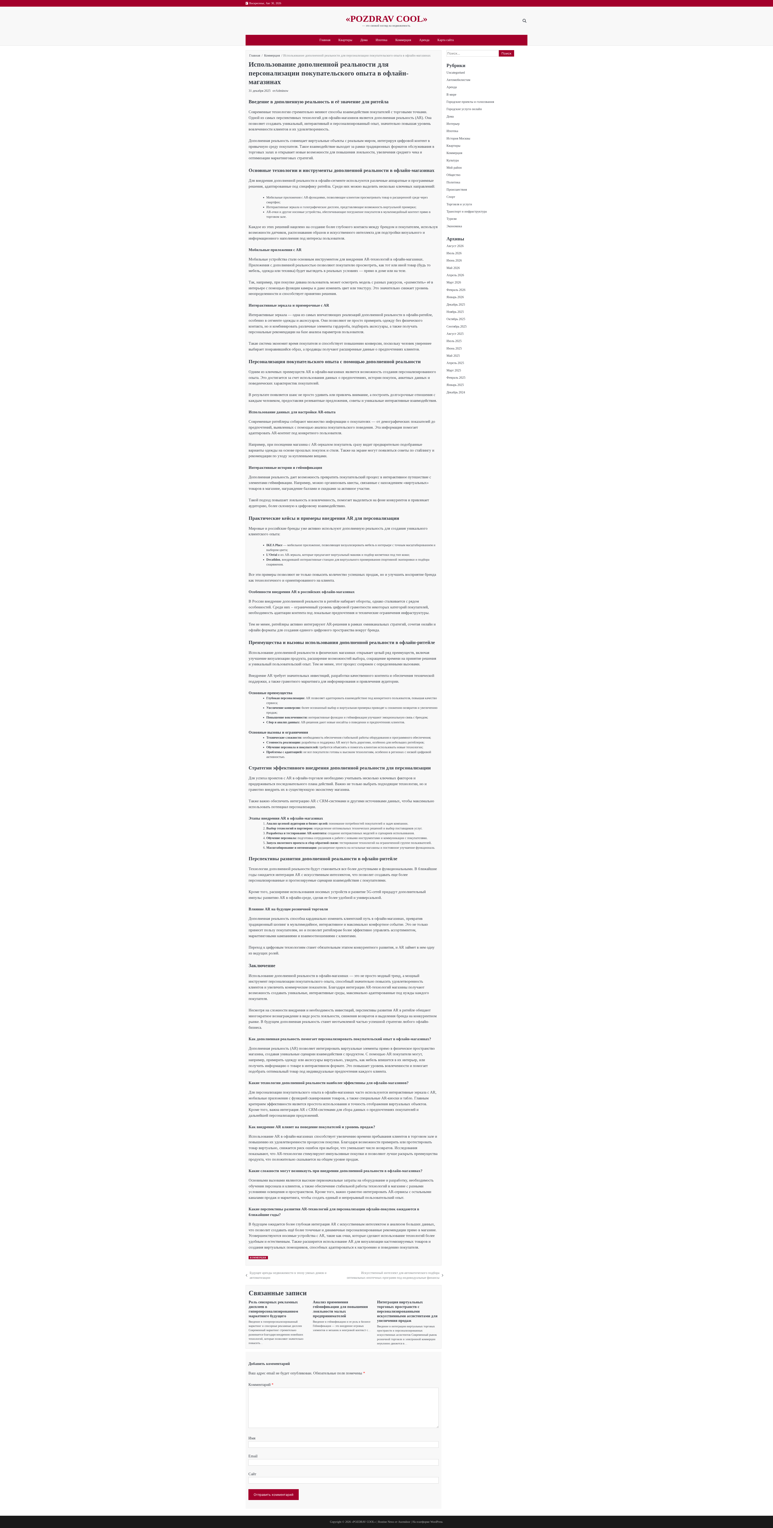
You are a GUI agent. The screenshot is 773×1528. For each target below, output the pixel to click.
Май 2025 (453, 356)
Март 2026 (453, 282)
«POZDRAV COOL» (387, 19)
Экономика (454, 226)
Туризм (451, 219)
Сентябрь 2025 (456, 326)
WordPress (436, 1521)
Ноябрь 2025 (455, 312)
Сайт (252, 1474)
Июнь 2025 (454, 348)
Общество (453, 175)
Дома (364, 40)
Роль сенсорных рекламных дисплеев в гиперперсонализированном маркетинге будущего (273, 1309)
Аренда (424, 40)
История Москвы (458, 138)
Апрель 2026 (455, 275)
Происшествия (456, 189)
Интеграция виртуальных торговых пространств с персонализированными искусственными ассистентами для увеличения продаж (407, 1311)
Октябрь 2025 (455, 319)
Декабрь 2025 (455, 304)
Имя (251, 1438)
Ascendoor (404, 1521)
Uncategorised (455, 72)
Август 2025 (455, 334)
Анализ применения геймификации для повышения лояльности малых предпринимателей (340, 1309)
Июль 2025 (454, 341)
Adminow (282, 90)
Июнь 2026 (454, 260)
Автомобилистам (458, 80)
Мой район (454, 168)
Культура (452, 160)
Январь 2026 (455, 297)
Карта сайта (445, 40)
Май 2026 (453, 268)
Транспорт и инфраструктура (466, 211)
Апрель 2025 (455, 363)
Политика (453, 182)
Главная (324, 40)
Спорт (450, 197)
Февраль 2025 (455, 377)
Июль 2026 (454, 253)
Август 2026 (455, 246)
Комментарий (261, 1384)
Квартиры (345, 40)
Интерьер (453, 124)
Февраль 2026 (455, 290)
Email (252, 1456)
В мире (451, 94)
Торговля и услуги (459, 204)
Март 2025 (453, 370)
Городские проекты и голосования (470, 102)
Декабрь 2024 (455, 392)
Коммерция (403, 40)
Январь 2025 (455, 385)
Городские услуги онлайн (464, 109)
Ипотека (381, 40)
